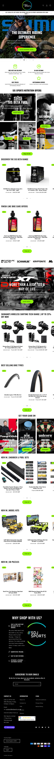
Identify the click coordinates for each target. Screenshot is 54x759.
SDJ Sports (10, 755)
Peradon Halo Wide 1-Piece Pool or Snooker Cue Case (37, 487)
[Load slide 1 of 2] (24, 60)
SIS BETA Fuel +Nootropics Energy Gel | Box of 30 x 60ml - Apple (12, 189)
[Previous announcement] (2, 13)
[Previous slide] (20, 59)
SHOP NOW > (17, 112)
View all (27, 251)
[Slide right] (30, 198)
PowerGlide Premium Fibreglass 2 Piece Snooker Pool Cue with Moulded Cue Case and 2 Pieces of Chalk (13, 488)
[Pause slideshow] (33, 59)
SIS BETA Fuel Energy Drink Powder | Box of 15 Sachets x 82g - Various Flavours (37, 189)
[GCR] (20, 717)
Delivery (22, 710)
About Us (22, 699)
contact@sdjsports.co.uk (13, 709)
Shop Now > (8, 449)
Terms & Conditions (41, 699)
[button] (3, 5)
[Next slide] (30, 59)
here (10, 647)
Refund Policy (39, 706)
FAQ (21, 706)
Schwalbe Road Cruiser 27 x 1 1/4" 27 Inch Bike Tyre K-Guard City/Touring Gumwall (37, 396)
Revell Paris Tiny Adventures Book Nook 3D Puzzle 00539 (13, 592)
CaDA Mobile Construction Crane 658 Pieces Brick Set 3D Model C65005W (13, 540)
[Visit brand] (15, 261)
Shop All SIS (27, 153)
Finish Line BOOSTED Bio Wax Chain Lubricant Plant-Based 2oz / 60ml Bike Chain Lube (12, 237)
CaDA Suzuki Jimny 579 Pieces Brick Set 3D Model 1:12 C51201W (37, 540)
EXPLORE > (45, 126)
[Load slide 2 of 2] (26, 60)
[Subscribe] (39, 684)
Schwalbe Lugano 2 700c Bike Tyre (12, 394)
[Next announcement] (51, 13)
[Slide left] (23, 198)
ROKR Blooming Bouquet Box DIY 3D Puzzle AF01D (37, 592)
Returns (22, 713)
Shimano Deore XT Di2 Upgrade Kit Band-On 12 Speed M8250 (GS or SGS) (13, 347)
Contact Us (23, 703)
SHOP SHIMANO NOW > (26, 49)
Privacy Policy (39, 703)
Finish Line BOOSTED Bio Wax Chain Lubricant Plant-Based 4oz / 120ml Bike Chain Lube (37, 237)
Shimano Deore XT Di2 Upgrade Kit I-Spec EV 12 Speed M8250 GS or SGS (37, 347)
